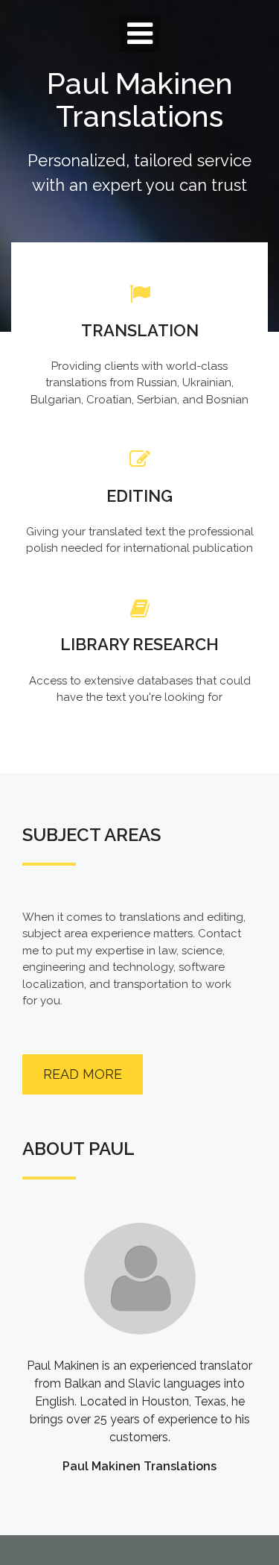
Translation (140, 330)
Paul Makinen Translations (140, 99)
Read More (82, 1074)
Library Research (139, 644)
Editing (139, 496)
